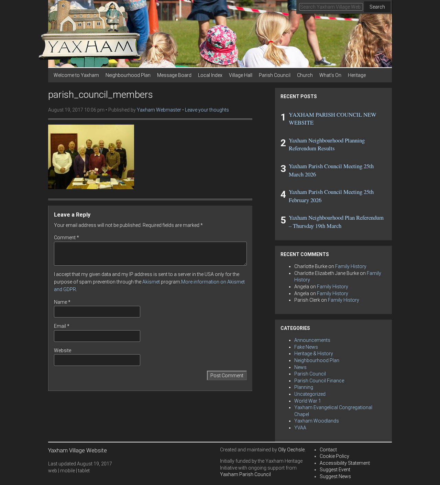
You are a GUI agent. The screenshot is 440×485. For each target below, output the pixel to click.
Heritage (357, 75)
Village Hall (240, 75)
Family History (350, 266)
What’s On (330, 75)
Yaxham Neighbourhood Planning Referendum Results (327, 144)
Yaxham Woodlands (316, 421)
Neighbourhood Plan (128, 75)
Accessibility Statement (345, 463)
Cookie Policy (334, 456)
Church (305, 75)
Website (62, 350)
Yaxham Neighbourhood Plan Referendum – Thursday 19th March (336, 221)
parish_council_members (100, 94)
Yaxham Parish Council (245, 474)
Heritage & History (313, 353)
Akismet (151, 282)
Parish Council (274, 75)
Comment (66, 237)
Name (62, 302)
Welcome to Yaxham (76, 75)
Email (61, 326)
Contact (328, 449)
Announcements (312, 340)
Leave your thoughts (207, 110)
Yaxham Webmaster (159, 110)
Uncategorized (310, 394)
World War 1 (307, 401)
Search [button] (377, 7)
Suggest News (335, 476)
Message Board (174, 75)
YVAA (300, 427)
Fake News (306, 347)
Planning (303, 387)
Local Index (210, 75)
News (300, 367)
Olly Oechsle (291, 449)
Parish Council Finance (319, 380)
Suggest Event (335, 469)
